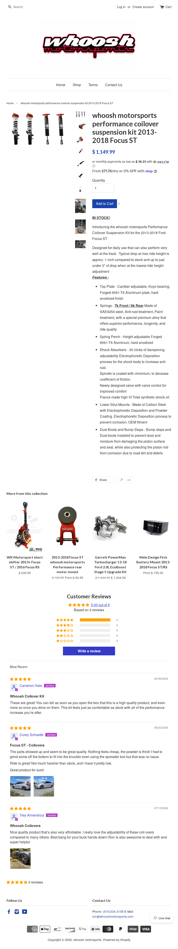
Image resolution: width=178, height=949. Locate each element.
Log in (121, 7)
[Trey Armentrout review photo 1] (20, 858)
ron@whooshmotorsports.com (112, 916)
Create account (143, 7)
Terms (93, 84)
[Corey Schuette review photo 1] (20, 786)
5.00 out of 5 (100, 604)
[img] (20, 678)
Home (60, 84)
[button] (131, 163)
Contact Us (113, 84)
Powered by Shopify (116, 939)
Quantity (98, 180)
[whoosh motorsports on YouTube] (24, 912)
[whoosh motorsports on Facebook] (9, 912)
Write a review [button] (89, 650)
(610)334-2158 (113, 911)
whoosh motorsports (87, 939)
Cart (168, 7)
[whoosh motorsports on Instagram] (16, 912)
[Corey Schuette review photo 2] (43, 786)
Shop (77, 84)
